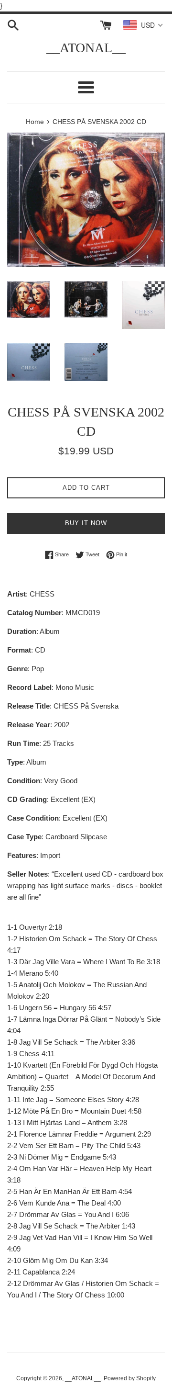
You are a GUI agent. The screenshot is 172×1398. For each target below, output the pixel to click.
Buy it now (86, 523)
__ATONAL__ (86, 47)
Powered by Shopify (130, 1378)
